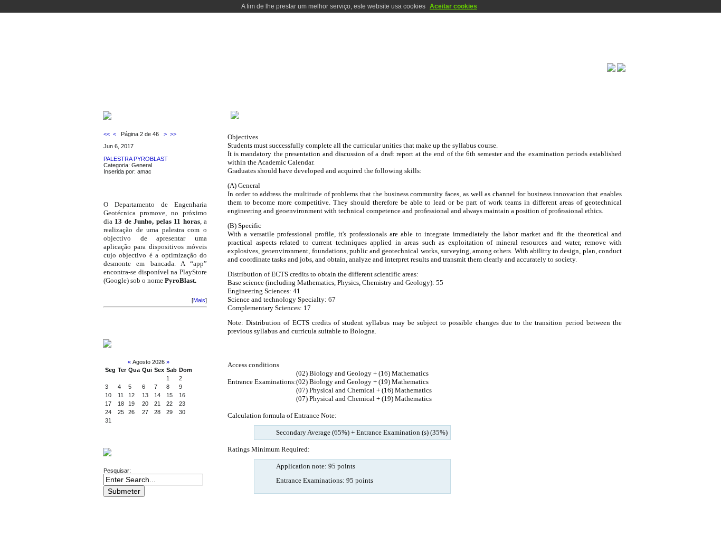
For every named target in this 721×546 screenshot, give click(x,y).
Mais (199, 300)
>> (172, 134)
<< (107, 134)
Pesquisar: (117, 470)
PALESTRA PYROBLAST (135, 159)
